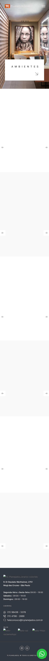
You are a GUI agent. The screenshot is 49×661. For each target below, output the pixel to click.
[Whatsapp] (27, 648)
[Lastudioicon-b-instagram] (22, 648)
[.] (36, 73)
